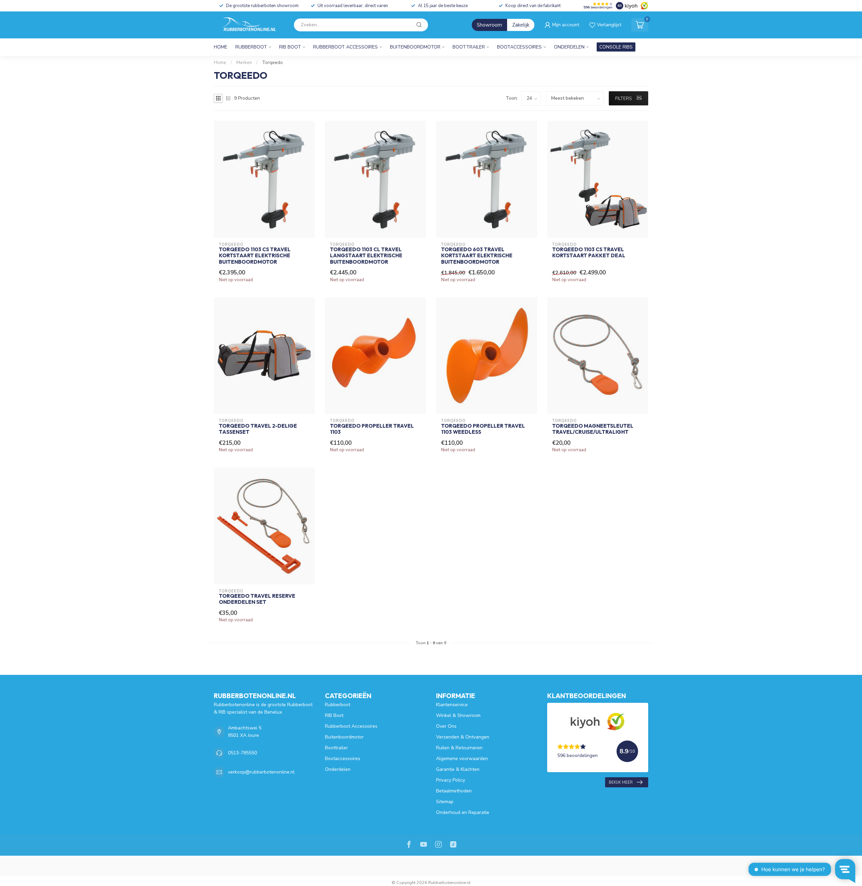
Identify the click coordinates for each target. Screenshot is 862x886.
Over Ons (446, 726)
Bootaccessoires (519, 47)
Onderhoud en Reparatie (462, 812)
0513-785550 (242, 753)
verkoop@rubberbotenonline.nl (261, 772)
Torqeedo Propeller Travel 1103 (372, 429)
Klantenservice (452, 704)
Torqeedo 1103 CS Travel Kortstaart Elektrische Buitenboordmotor (255, 256)
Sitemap (445, 801)
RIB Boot (290, 47)
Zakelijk (520, 25)
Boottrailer (469, 47)
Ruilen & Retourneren (459, 748)
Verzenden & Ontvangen (462, 737)
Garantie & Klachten (457, 769)
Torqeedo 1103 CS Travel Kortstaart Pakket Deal (588, 253)
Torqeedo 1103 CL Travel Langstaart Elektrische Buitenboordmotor (366, 256)
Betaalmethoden (454, 791)
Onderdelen (569, 47)
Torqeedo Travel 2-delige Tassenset (258, 429)
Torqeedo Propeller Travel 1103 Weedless (483, 429)
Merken (244, 63)
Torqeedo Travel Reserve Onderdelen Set (257, 599)
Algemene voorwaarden (462, 758)
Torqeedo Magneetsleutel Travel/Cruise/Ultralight (592, 429)
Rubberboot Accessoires (345, 47)
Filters (624, 98)
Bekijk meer (621, 782)
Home (220, 47)
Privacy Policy (450, 780)
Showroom (489, 25)
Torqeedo (272, 63)
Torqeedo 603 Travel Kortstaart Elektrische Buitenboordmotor (476, 256)
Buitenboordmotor (415, 47)
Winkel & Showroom (458, 715)
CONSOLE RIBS (616, 47)
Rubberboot (251, 47)
